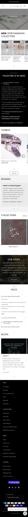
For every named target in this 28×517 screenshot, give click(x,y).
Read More (14, 279)
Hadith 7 (6, 356)
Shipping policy (23, 511)
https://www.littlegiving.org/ (12, 111)
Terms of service (14, 511)
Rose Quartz (13, 247)
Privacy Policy (7, 466)
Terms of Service (8, 476)
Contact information (14, 513)
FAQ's (4, 439)
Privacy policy (6, 511)
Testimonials (6, 450)
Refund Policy (7, 469)
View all (14, 173)
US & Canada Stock (8, 393)
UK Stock (5, 390)
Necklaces (6, 404)
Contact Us (6, 443)
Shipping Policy (7, 473)
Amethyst (6, 416)
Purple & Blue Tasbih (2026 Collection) (6, 57)
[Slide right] (17, 66)
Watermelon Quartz (8, 430)
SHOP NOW (14, 21)
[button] (3, 6)
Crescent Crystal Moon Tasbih (12, 202)
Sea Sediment (7, 423)
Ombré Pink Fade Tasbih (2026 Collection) (17, 58)
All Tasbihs (6, 387)
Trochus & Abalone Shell (10, 427)
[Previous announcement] (2, 2)
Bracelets (5, 400)
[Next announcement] (25, 2)
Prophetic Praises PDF (9, 453)
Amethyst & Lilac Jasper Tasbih (9, 161)
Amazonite (6, 413)
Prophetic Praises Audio (9, 456)
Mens (4, 397)
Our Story (5, 446)
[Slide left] (10, 66)
